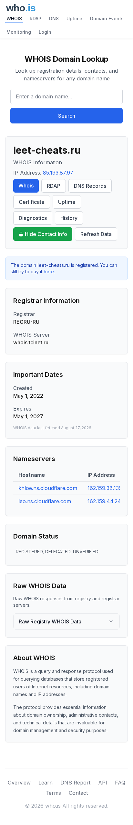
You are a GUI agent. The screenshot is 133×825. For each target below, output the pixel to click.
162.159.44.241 (105, 501)
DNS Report (75, 782)
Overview (19, 782)
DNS (54, 18)
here (49, 271)
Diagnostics (33, 218)
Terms (53, 793)
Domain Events (107, 18)
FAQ (120, 782)
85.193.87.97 (58, 172)
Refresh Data (96, 234)
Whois (26, 185)
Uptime (74, 18)
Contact (78, 793)
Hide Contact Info (46, 234)
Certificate (32, 202)
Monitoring (18, 32)
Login (45, 32)
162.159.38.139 (104, 488)
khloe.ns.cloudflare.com (47, 488)
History (68, 218)
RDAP (35, 18)
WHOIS (14, 18)
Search (66, 116)
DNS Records (90, 186)
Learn (45, 782)
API (102, 782)
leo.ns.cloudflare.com (44, 501)
